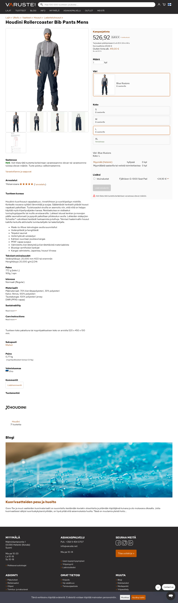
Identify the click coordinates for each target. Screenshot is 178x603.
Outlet (89, 10)
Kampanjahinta (101, 31)
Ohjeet (10, 586)
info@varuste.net (69, 546)
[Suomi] (170, 4)
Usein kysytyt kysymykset (73, 561)
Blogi (120, 579)
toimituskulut (125, 37)
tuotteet (20, 10)
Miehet (9, 345)
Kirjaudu (66, 579)
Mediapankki (123, 586)
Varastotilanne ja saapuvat (18, 171)
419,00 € (114, 48)
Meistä (101, 10)
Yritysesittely (123, 589)
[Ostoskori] (164, 4)
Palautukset (13, 579)
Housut (38, 17)
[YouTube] (130, 543)
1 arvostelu (40, 184)
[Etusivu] (21, 4)
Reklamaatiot (13, 583)
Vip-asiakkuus (68, 583)
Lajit (8, 10)
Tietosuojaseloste (70, 586)
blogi (33, 10)
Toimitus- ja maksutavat (18, 589)
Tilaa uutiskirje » (126, 553)
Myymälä (54, 10)
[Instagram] (124, 543)
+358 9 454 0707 (75, 541)
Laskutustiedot (69, 567)
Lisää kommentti (15, 385)
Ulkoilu (17, 17)
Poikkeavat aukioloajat (17, 565)
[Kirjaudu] (159, 4)
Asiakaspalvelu (72, 10)
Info (43, 10)
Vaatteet (27, 17)
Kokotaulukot (123, 583)
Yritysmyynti (68, 564)
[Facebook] (118, 543)
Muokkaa (125, 597)
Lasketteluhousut (53, 17)
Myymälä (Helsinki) (102, 162)
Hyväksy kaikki (138, 597)
